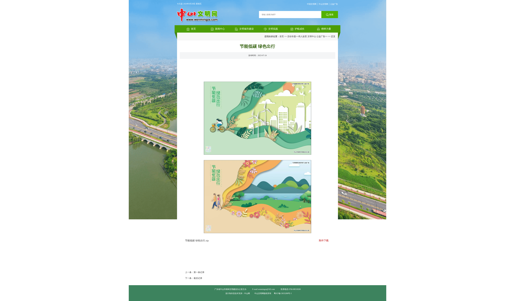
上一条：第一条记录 (194, 272)
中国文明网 (311, 4)
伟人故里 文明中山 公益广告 (311, 36)
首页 (281, 36)
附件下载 (324, 240)
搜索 (331, 14)
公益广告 (334, 4)
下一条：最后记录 (193, 278)
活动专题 (291, 36)
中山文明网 (323, 4)
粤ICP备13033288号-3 (283, 293)
